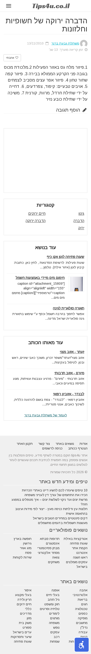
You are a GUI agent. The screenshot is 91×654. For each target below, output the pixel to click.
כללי (28, 609)
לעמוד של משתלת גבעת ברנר (45, 415)
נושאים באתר (65, 443)
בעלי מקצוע (23, 595)
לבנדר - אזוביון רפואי (68, 394)
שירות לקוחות (22, 557)
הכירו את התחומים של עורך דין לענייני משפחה (56, 495)
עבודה (83, 632)
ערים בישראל (22, 632)
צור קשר (44, 443)
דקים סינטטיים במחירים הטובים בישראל (60, 518)
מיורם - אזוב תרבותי (69, 373)
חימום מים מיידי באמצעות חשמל (40, 278)
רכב (57, 637)
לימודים (54, 613)
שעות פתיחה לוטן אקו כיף (65, 257)
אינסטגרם (53, 543)
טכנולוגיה (81, 609)
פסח (28, 553)
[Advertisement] (45, 160)
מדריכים (26, 613)
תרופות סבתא (50, 539)
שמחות (55, 641)
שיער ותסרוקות (21, 637)
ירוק (81, 228)
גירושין (27, 543)
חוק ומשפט (52, 604)
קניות (84, 637)
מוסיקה (83, 618)
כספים (83, 613)
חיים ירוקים (37, 214)
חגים (84, 604)
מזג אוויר (26, 548)
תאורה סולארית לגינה (68, 308)
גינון (81, 214)
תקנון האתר (25, 443)
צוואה (56, 557)
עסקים (55, 632)
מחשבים (82, 623)
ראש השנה (80, 557)
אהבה (84, 590)
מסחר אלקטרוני (49, 553)
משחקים (54, 562)
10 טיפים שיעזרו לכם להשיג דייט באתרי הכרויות (55, 490)
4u (51, 5)
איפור (28, 590)
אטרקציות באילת (76, 539)
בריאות (83, 599)
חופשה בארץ (23, 539)
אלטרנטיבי (80, 595)
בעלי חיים (53, 595)
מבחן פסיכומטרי (48, 548)
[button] (82, 645)
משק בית (25, 623)
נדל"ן (84, 627)
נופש (56, 627)
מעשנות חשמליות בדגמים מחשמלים (63, 523)
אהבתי (10, 57)
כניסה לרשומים (52, 448)
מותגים (55, 618)
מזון (29, 618)
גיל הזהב (54, 599)
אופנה (56, 590)
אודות (84, 443)
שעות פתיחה (79, 543)
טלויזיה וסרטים (50, 609)
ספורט (27, 627)
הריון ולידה (25, 599)
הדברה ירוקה (36, 221)
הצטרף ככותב (78, 448)
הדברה (79, 221)
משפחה (54, 623)
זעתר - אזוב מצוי (72, 352)
